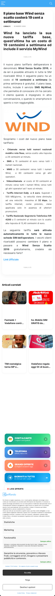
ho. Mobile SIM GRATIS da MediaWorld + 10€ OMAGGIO (39, 322)
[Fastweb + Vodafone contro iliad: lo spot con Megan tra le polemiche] (14, 293)
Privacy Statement (31, 593)
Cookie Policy (21, 593)
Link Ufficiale (11, 259)
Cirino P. (7, 26)
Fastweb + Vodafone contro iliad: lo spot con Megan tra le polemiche (14, 322)
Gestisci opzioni (27, 587)
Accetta (27, 572)
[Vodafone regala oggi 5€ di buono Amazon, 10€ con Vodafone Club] (41, 336)
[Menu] (3, 3)
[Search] (51, 3)
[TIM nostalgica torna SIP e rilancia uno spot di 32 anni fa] (14, 336)
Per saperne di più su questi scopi (28, 566)
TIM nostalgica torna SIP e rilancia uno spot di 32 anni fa (14, 366)
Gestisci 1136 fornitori (11, 566)
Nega (27, 580)
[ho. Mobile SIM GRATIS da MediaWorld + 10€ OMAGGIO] (41, 293)
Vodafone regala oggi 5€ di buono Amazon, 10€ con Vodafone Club (40, 366)
